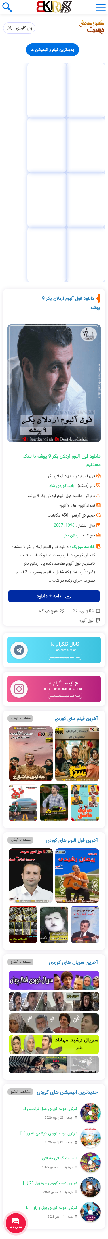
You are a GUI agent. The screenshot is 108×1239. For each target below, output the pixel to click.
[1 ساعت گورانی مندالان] (90, 998)
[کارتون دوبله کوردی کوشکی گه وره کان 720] (90, 973)
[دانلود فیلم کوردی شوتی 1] (23, 638)
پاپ (71, 321)
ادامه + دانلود (50, 432)
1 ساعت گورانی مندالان (59, 994)
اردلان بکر (71, 371)
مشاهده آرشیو (21, 554)
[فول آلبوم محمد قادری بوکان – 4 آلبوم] (31, 711)
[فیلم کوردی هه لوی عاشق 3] (77, 589)
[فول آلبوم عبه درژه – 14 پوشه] (54, 760)
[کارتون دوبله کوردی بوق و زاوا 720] (90, 1048)
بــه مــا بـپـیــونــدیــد (65, 493)
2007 (58, 361)
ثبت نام (75, 1106)
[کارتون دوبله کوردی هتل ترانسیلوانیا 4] (90, 949)
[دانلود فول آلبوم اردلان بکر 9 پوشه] (54, 221)
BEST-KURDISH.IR (75, 1220)
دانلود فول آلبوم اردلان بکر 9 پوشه (71, 139)
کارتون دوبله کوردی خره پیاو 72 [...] (50, 1019)
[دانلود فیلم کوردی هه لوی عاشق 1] (85, 638)
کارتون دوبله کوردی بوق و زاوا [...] (51, 1044)
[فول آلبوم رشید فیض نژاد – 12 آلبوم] (85, 760)
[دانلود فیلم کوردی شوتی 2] (54, 638)
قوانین (75, 1118)
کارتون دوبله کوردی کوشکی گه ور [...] (48, 969)
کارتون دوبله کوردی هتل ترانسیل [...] (49, 945)
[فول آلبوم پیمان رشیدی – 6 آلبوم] (77, 711)
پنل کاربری (22, 28)
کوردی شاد (57, 321)
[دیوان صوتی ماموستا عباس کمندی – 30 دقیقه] (27, 90)
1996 (70, 361)
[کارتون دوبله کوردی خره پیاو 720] (90, 1023)
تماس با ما (29, 1106)
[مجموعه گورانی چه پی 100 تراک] (81, 90)
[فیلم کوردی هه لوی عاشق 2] (31, 589)
